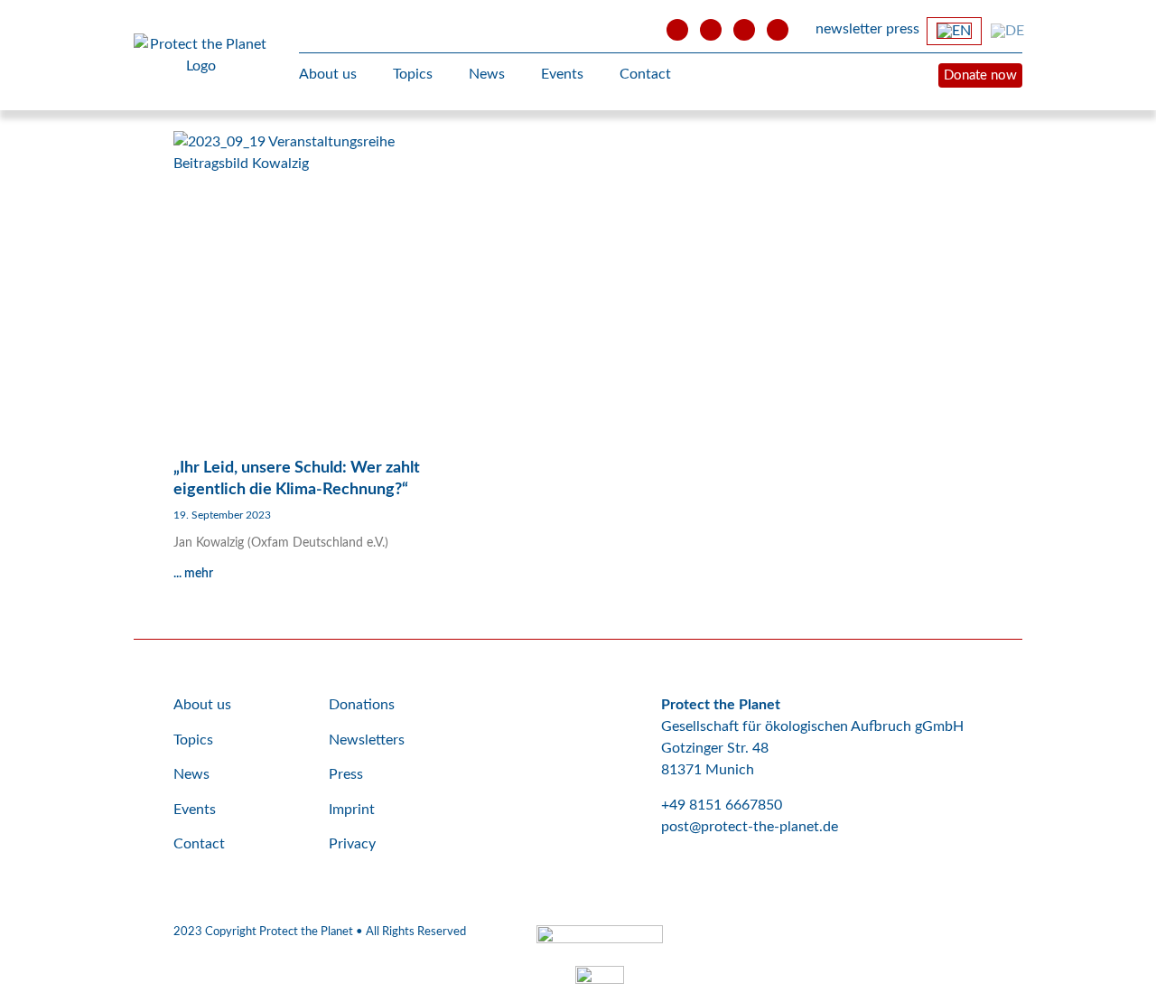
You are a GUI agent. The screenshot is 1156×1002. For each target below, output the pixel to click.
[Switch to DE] (1007, 30)
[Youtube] (677, 30)
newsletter (849, 29)
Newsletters (367, 740)
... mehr (193, 573)
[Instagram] (744, 30)
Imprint (352, 809)
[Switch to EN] (954, 31)
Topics (413, 74)
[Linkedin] (777, 30)
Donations (362, 705)
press (902, 29)
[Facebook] (711, 30)
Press (346, 774)
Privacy (352, 844)
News (487, 74)
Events (562, 74)
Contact (645, 74)
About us (328, 74)
